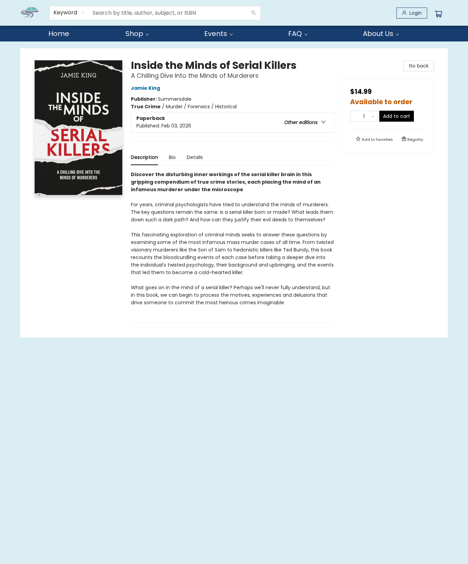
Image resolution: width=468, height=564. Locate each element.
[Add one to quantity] (373, 116)
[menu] (234, 33)
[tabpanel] (233, 246)
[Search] (253, 13)
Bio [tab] (172, 157)
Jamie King (145, 88)
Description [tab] (144, 157)
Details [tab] (195, 157)
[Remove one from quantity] (354, 116)
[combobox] (69, 12)
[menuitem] (58, 33)
